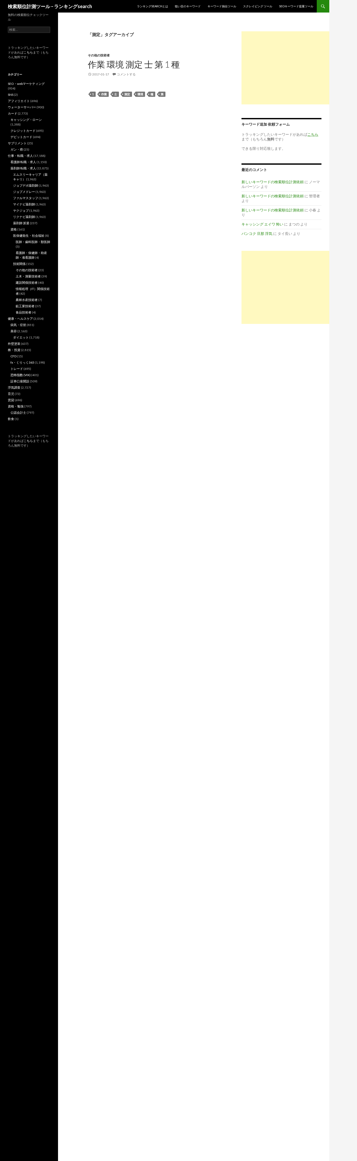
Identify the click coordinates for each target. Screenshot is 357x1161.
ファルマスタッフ (25, 198)
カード (12, 113)
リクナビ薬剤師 (24, 217)
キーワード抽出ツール (222, 6)
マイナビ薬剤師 (24, 204)
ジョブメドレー (24, 192)
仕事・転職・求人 (20, 156)
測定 (127, 94)
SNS (10, 95)
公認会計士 (18, 412)
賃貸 (11, 400)
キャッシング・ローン (26, 120)
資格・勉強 (16, 406)
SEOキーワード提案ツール (296, 6)
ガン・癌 (16, 149)
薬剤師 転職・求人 (23, 168)
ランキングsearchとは (152, 6)
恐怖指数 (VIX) (20, 375)
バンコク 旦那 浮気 (256, 233)
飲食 (11, 419)
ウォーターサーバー (22, 107)
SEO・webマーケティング (26, 84)
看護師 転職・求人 (23, 162)
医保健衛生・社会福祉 (28, 236)
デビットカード (21, 137)
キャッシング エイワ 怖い (262, 224)
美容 (13, 331)
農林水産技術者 (27, 300)
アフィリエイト (19, 101)
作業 (104, 94)
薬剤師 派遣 (21, 223)
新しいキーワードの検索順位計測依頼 (272, 182)
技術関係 (19, 264)
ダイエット (21, 337)
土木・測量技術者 (28, 276)
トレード (16, 369)
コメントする (126, 74)
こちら (28, 52)
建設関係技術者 (27, 283)
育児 (11, 394)
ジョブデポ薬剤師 (25, 185)
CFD (13, 356)
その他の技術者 (99, 55)
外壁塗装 (14, 344)
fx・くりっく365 (22, 362)
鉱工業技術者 (25, 306)
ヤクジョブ (21, 210)
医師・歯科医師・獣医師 (33, 242)
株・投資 (14, 350)
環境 (140, 94)
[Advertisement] (285, 67)
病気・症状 (18, 325)
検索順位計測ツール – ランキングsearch (50, 6)
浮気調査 (14, 387)
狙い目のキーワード (188, 6)
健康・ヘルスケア (20, 319)
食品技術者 (23, 312)
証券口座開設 (19, 381)
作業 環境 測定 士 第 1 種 (134, 64)
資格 (13, 229)
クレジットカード (23, 131)
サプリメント (17, 143)
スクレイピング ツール (257, 6)
